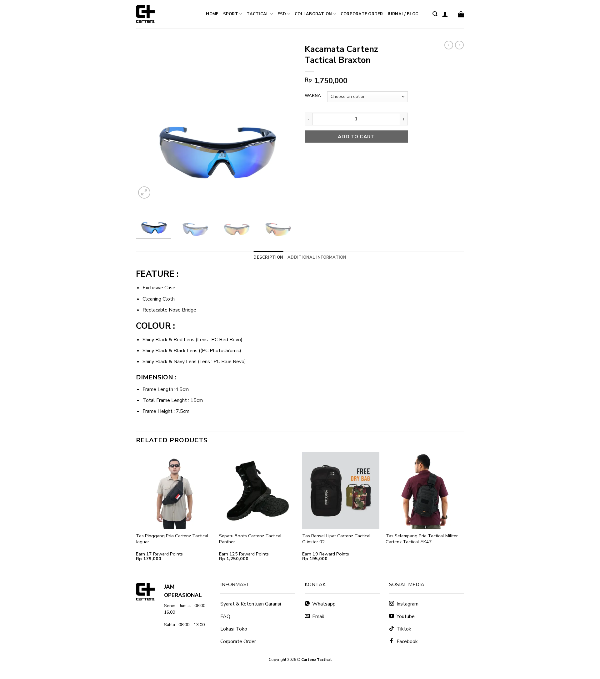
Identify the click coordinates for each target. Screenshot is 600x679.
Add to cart (356, 136)
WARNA (313, 96)
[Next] (284, 120)
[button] (435, 14)
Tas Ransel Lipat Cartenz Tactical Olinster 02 (336, 539)
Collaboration (313, 14)
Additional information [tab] (317, 257)
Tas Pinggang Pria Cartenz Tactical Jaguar (172, 539)
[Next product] (448, 45)
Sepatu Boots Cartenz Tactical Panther (250, 539)
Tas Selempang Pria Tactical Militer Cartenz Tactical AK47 (422, 539)
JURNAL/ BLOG (403, 14)
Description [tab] (268, 257)
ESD (282, 14)
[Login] (445, 14)
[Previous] (146, 120)
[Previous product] (459, 45)
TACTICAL (258, 14)
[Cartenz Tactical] (159, 14)
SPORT (230, 14)
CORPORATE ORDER (362, 14)
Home (212, 14)
